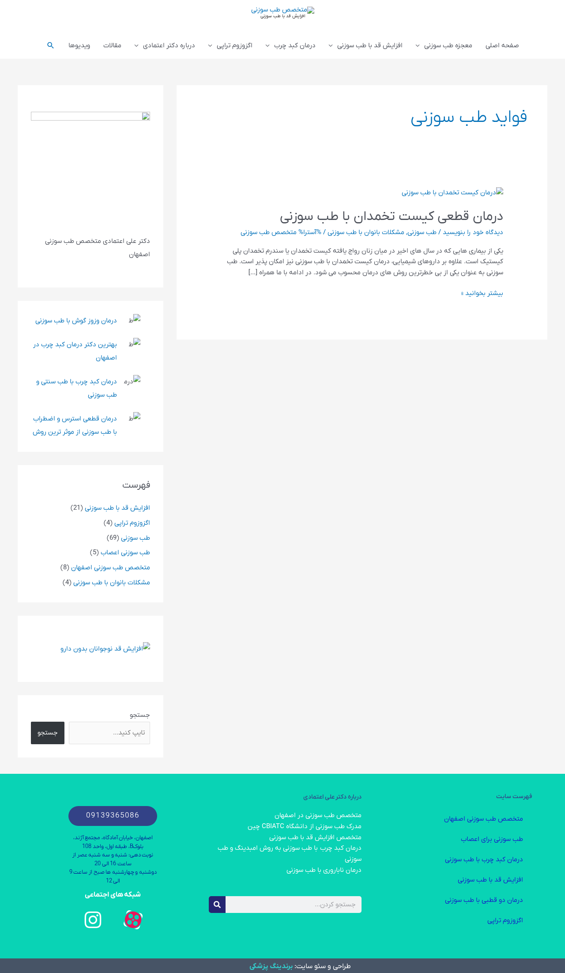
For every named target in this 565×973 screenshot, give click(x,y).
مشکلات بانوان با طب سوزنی (366, 232)
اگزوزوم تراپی (234, 45)
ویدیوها (79, 45)
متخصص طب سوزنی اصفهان (110, 567)
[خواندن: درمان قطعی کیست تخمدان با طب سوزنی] (452, 192)
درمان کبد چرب (295, 45)
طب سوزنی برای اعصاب (492, 839)
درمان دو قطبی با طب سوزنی (484, 900)
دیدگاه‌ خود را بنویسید (473, 232)
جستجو (140, 715)
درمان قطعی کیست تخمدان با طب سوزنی (391, 216)
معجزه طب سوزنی (448, 45)
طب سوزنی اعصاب (125, 552)
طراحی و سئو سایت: (322, 966)
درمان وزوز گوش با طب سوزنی (76, 320)
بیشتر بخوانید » (482, 293)
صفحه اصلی (502, 45)
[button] (50, 45)
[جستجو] (217, 904)
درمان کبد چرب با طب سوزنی (484, 859)
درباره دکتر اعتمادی (169, 45)
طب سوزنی (422, 232)
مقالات (112, 45)
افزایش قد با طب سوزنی (282, 16)
